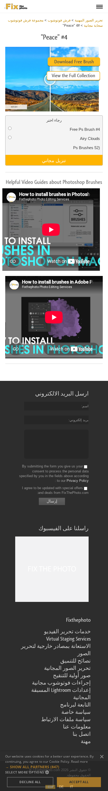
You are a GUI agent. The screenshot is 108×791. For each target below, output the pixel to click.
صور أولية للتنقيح (72, 675)
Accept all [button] (79, 782)
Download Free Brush (74, 61)
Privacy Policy (78, 481)
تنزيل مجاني (54, 160)
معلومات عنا (77, 727)
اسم (85, 406)
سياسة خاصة (76, 712)
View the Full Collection (73, 75)
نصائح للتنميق (75, 661)
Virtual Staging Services (68, 639)
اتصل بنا (82, 734)
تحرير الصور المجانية (67, 668)
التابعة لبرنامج (75, 705)
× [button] (102, 757)
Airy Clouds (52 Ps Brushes (86, 143)
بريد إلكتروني (79, 420)
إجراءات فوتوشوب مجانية (61, 683)
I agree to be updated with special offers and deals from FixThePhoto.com (55, 490)
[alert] (54, 771)
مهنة (86, 741)
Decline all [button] (30, 782)
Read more (79, 761)
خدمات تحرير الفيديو (67, 631)
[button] (54, 767)
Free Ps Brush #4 (85, 129)
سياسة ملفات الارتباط (66, 719)
